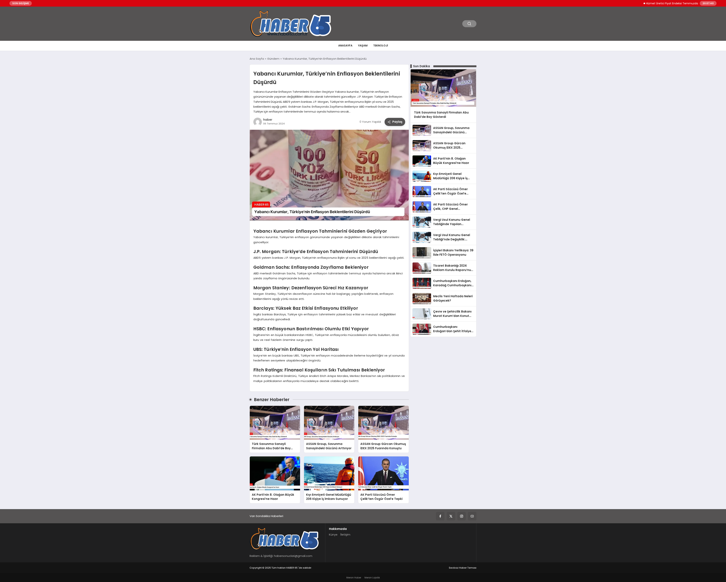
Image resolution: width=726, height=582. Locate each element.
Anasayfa (345, 45)
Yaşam (363, 45)
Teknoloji (380, 45)
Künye (333, 534)
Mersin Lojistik (372, 577)
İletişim (345, 534)
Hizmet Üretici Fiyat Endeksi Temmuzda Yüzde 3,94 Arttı (663, 3)
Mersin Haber (353, 577)
